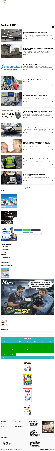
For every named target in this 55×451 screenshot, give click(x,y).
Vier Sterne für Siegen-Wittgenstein (32, 64)
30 (12, 354)
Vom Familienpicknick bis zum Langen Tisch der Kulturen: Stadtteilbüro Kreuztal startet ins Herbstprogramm (34, 439)
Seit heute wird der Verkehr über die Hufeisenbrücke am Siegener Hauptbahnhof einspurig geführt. (37, 112)
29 (4, 354)
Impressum (31, 232)
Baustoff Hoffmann (4, 252)
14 (50, 346)
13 (42, 346)
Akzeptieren (17, 229)
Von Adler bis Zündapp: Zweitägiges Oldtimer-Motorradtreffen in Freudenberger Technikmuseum (34, 425)
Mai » (52, 357)
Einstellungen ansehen (35, 229)
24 (19, 352)
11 (27, 346)
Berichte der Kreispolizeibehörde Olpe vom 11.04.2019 (37, 128)
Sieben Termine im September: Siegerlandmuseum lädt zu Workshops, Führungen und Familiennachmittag (35, 434)
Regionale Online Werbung (5, 259)
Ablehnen (25, 229)
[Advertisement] (27, 13)
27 (42, 352)
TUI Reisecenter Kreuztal (5, 257)
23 (12, 352)
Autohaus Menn (4, 260)
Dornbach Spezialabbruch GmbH (7, 265)
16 (12, 349)
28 (50, 352)
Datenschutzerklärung (26, 232)
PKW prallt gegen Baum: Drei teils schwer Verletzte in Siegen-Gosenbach (35, 446)
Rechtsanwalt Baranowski (5, 251)
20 (42, 349)
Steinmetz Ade (3, 254)
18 (27, 349)
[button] (40, 218)
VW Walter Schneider (5, 246)
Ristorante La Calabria (5, 262)
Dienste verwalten (17, 226)
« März (3, 357)
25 (27, 352)
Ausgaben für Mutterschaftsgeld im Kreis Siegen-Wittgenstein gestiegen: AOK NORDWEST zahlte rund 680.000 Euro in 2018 (36, 144)
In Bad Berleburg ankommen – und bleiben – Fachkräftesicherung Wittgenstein (34, 175)
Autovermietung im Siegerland (6, 255)
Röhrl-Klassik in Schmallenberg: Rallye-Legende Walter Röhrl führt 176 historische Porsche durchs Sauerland (35, 430)
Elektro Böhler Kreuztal (5, 249)
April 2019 (27, 338)
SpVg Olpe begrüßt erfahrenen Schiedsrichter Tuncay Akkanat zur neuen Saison (35, 443)
